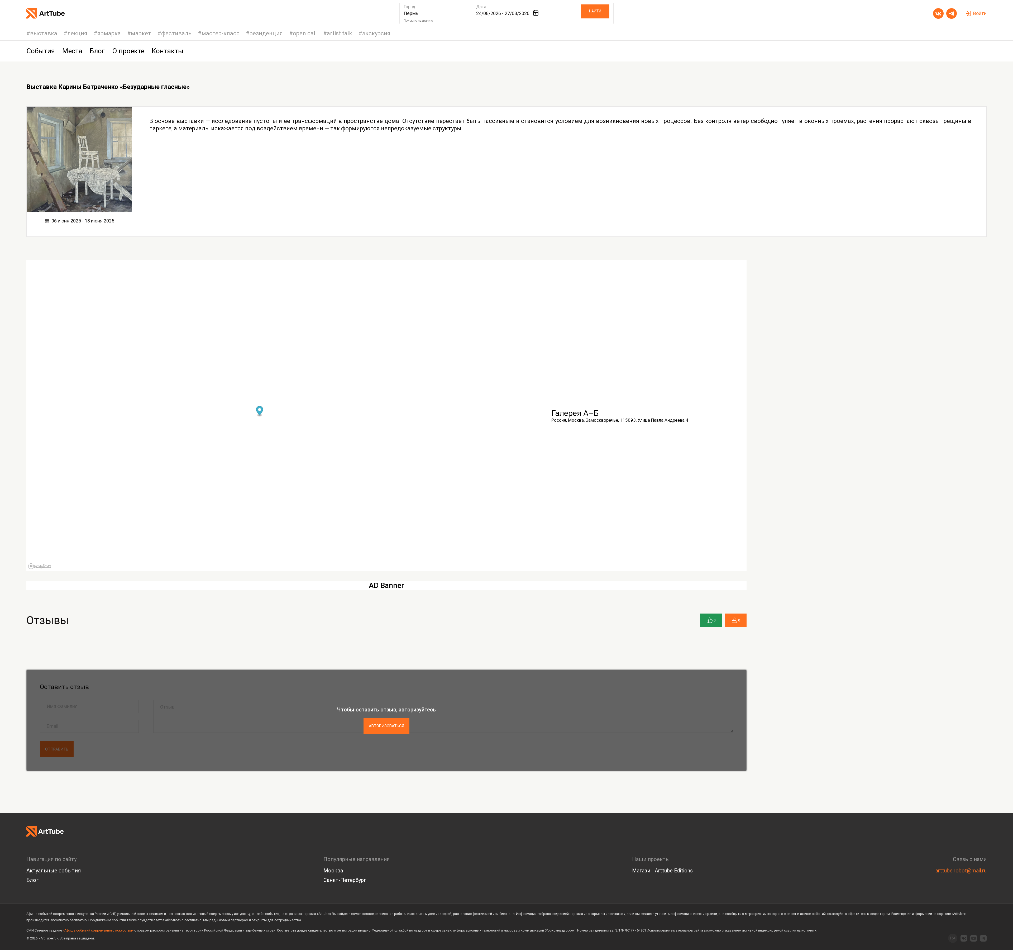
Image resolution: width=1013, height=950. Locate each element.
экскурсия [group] (376, 33)
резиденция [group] (266, 33)
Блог (32, 880)
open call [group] (305, 33)
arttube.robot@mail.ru (961, 870)
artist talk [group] (339, 33)
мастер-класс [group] (221, 33)
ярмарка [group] (109, 33)
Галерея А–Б (575, 413)
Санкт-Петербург (344, 880)
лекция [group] (77, 33)
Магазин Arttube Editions (662, 870)
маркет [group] (141, 33)
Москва (333, 870)
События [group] (40, 51)
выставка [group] (43, 33)
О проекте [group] (128, 51)
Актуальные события (53, 870)
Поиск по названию (418, 20)
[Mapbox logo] (39, 566)
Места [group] (72, 51)
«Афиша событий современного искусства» (98, 930)
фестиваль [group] (176, 33)
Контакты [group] (167, 51)
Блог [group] (97, 51)
